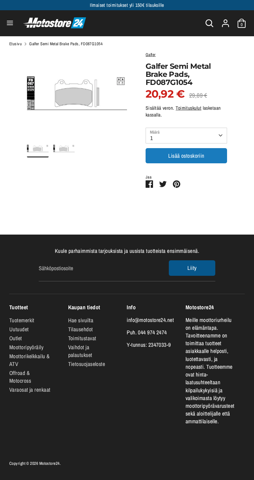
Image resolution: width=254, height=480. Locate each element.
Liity (191, 268)
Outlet (15, 338)
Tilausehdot (80, 329)
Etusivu (15, 43)
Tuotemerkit (21, 320)
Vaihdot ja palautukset (80, 351)
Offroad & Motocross (20, 377)
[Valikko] (10, 23)
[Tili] (225, 21)
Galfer (151, 54)
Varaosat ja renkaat (29, 390)
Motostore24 (49, 463)
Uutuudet (19, 329)
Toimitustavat (82, 338)
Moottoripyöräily (26, 347)
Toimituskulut (188, 108)
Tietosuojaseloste (86, 364)
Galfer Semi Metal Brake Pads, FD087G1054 (66, 43)
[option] (77, 95)
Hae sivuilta (80, 320)
